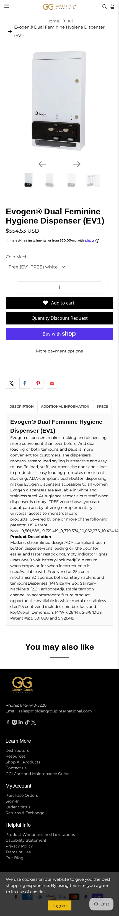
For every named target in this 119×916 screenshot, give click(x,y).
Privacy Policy (19, 846)
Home (52, 21)
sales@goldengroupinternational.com (55, 711)
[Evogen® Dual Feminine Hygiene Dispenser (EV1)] (59, 102)
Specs (102, 406)
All (70, 21)
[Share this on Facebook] (24, 383)
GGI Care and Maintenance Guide (37, 773)
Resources (15, 756)
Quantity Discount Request (60, 318)
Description (21, 406)
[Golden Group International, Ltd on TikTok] (27, 723)
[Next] (77, 164)
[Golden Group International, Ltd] (59, 7)
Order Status (18, 807)
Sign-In (12, 801)
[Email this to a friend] (52, 383)
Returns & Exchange (25, 812)
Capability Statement (26, 840)
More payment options (59, 351)
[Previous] (42, 164)
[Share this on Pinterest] (38, 383)
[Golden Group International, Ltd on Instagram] (14, 723)
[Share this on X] (11, 383)
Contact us (16, 767)
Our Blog (15, 857)
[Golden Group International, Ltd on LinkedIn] (20, 723)
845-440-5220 (33, 705)
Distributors (17, 750)
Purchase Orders (22, 795)
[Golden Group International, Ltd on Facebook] (8, 723)
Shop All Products (23, 762)
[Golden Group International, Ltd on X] (33, 723)
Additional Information (65, 406)
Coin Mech (17, 256)
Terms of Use (18, 851)
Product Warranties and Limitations (40, 834)
